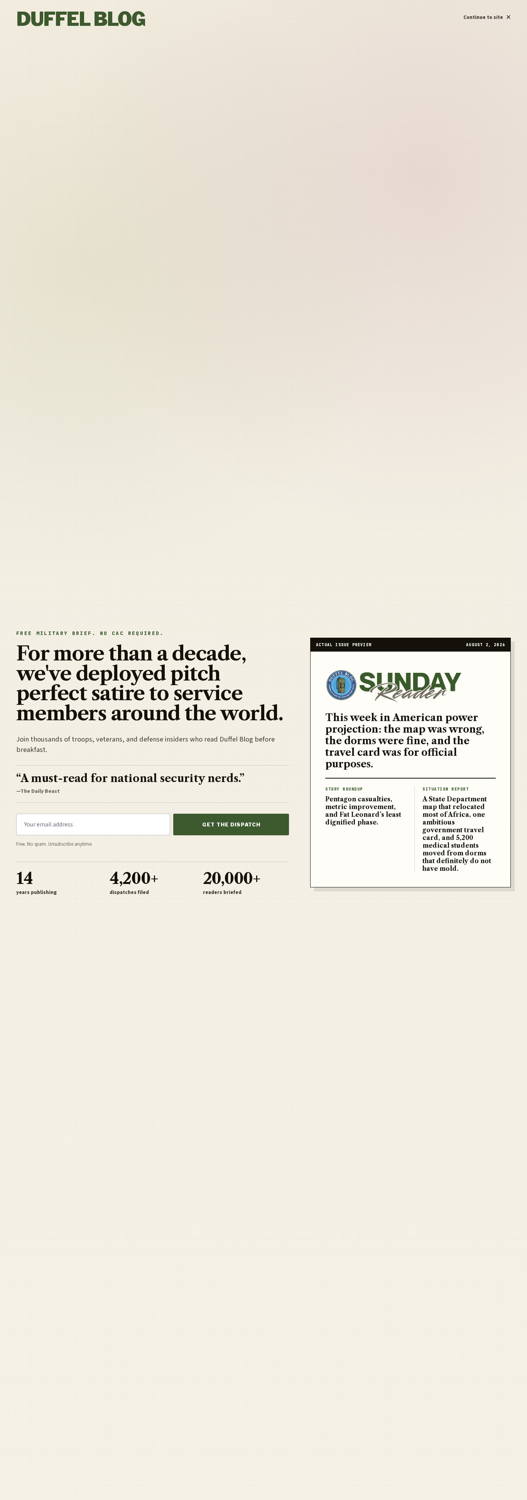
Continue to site (487, 15)
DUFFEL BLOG (80, 19)
